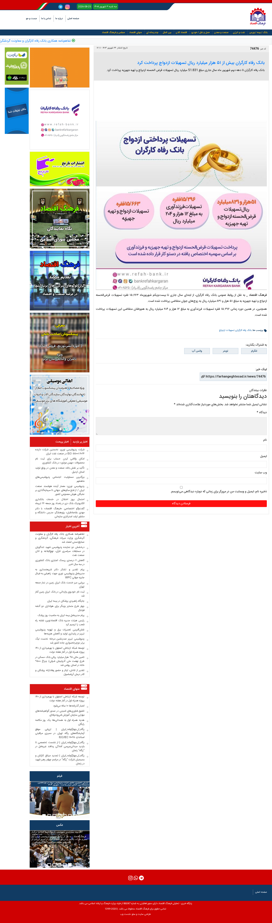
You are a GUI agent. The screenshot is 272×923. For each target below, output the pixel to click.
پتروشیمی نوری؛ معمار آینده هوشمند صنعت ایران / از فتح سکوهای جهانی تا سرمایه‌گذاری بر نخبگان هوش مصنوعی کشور (59, 490)
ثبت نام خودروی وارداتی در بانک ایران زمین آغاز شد (59, 594)
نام (265, 439)
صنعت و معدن (221, 32)
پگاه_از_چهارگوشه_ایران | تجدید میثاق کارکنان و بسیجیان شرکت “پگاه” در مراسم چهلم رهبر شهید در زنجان (59, 759)
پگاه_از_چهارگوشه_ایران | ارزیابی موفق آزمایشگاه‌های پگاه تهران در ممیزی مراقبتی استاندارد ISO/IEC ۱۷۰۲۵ (59, 733)
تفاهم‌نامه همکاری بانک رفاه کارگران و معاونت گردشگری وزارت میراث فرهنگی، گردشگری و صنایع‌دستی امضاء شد (59, 538)
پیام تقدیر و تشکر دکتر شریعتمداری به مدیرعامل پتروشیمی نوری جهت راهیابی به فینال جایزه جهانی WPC (59, 573)
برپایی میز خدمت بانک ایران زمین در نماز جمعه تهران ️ (59, 585)
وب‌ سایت (261, 472)
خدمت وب (125, 914)
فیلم (59, 776)
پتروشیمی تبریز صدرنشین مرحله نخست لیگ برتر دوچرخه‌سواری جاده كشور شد (59, 641)
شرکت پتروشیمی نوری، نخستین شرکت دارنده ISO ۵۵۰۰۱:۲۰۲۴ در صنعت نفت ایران (59, 451)
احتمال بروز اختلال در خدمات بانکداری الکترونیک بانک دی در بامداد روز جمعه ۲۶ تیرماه (59, 501)
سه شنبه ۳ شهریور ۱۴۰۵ (105, 7)
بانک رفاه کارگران (243, 330)
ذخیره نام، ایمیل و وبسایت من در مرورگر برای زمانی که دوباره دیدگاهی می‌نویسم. (218, 491)
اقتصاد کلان (181, 32)
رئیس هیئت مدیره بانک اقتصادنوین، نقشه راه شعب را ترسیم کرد (59, 622)
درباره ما (59, 19)
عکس (59, 825)
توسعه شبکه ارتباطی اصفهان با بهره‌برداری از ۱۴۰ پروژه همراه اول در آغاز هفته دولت (59, 650)
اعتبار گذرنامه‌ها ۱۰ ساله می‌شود (68, 706)
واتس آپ (197, 351)
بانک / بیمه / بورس (258, 32)
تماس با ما (46, 19)
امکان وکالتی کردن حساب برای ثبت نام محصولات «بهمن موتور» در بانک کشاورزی (59, 461)
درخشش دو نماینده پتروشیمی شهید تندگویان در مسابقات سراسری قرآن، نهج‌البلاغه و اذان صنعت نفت (59, 551)
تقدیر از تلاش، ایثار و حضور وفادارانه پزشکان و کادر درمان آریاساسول (59, 672)
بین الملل (167, 32)
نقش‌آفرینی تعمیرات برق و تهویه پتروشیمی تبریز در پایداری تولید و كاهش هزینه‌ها (59, 632)
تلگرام (254, 351)
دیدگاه (262, 412)
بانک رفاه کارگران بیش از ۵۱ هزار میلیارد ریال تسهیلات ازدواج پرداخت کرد (201, 63)
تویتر (225, 351)
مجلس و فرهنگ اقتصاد (113, 32)
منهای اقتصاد (135, 32)
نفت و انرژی (239, 32)
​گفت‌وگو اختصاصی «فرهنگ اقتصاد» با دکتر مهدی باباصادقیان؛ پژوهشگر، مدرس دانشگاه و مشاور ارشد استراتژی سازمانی (59, 512)
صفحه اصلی (73, 19)
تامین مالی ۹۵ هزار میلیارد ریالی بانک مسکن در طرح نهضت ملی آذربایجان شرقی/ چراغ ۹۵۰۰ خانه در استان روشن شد (59, 661)
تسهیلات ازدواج (226, 330)
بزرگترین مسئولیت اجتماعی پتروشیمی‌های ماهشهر (59, 479)
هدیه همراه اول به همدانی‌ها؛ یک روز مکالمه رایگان (59, 722)
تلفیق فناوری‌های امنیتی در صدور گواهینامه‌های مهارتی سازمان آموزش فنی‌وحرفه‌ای (59, 713)
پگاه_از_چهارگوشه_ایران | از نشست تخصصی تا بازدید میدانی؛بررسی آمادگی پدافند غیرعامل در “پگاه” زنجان (59, 746)
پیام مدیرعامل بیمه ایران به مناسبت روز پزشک (61, 615)
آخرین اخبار (72, 526)
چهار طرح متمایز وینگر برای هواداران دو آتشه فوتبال (59, 608)
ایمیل (263, 456)
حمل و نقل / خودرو (200, 32)
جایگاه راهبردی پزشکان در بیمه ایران (65, 601)
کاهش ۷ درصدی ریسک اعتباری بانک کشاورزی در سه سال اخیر (59, 562)
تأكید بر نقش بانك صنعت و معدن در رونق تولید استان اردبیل (59, 470)
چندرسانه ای (152, 32)
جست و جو (31, 19)
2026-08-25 (84, 7)
